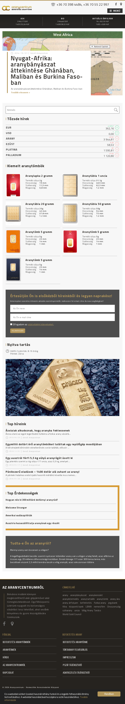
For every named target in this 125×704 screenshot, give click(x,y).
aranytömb (102, 599)
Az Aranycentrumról (14, 665)
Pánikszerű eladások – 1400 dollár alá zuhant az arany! (42, 472)
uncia (77, 610)
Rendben (109, 694)
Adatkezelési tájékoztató (76, 672)
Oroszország (114, 606)
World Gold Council (71, 614)
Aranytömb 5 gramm (38, 232)
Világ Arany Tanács (91, 610)
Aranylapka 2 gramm (38, 176)
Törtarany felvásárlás (75, 650)
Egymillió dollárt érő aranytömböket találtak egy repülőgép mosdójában (54, 444)
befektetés (86, 603)
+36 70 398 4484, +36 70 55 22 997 (83, 4)
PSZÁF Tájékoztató (72, 665)
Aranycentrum (34, 437)
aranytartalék (88, 599)
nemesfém (99, 606)
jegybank (112, 603)
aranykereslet (96, 595)
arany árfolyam (70, 603)
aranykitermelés (70, 599)
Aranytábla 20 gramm (39, 204)
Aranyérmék (9, 650)
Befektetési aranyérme (75, 642)
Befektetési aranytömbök (16, 642)
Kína (64, 606)
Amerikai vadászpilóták (19, 515)
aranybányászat (78, 595)
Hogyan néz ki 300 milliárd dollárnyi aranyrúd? (32, 499)
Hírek (6, 657)
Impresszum (69, 657)
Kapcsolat (8, 672)
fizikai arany (100, 603)
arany (65, 595)
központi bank (76, 606)
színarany (67, 610)
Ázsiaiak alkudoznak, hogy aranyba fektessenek (38, 430)
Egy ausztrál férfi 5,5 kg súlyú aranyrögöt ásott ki (39, 458)
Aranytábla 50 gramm (96, 204)
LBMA (89, 606)
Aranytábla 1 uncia (94, 176)
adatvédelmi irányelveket (40, 324)
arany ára (115, 599)
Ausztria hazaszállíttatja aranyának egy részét (33, 523)
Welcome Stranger (16, 507)
